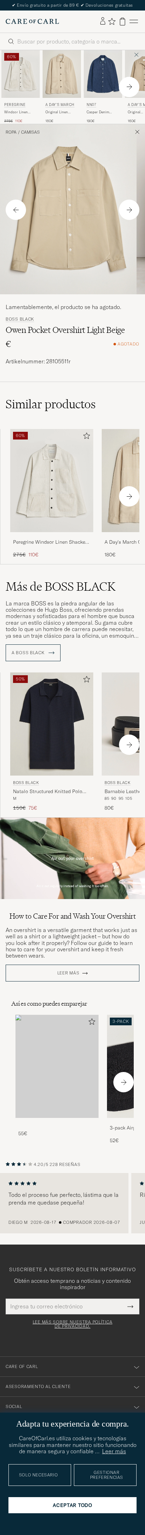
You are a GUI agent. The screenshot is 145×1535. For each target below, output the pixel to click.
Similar (51, 404)
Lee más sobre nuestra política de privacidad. (73, 1324)
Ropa (11, 132)
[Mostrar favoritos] (111, 21)
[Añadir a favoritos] (85, 437)
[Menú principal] (133, 21)
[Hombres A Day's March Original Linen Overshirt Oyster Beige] (62, 74)
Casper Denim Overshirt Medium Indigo (101, 112)
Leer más (68, 973)
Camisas (30, 132)
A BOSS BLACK (29, 652)
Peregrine (14, 104)
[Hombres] (57, 1066)
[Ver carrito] (122, 21)
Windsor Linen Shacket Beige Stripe (20, 112)
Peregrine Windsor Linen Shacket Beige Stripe (50, 542)
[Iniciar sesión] (102, 21)
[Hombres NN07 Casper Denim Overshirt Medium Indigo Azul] (103, 74)
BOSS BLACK (20, 319)
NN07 (91, 104)
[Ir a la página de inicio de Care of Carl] (32, 21)
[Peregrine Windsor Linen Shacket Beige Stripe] (51, 536)
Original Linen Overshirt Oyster (58, 112)
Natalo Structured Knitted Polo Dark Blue (47, 791)
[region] (72, 1203)
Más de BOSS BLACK (60, 586)
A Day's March (60, 104)
